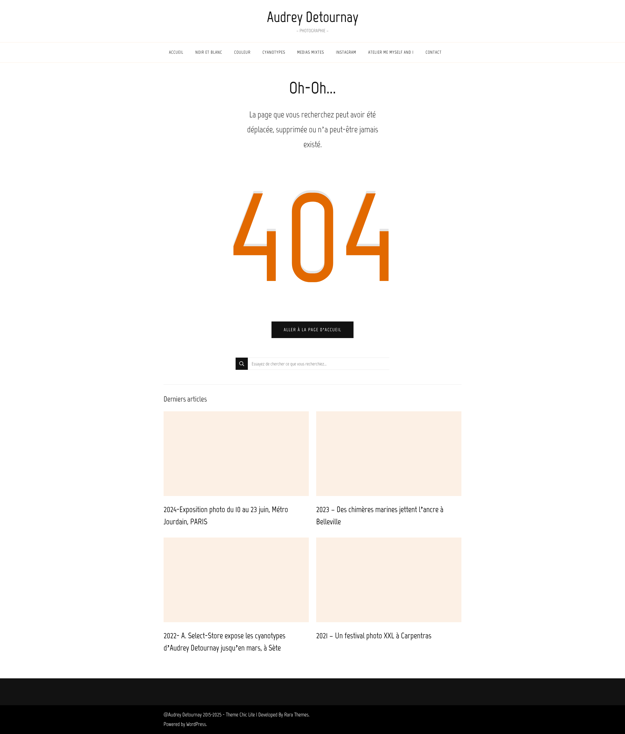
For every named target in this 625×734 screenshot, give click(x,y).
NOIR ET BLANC (208, 52)
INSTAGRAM (346, 52)
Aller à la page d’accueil (312, 329)
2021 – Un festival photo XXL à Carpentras (373, 636)
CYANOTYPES (273, 52)
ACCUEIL (176, 52)
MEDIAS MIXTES (310, 52)
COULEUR (242, 52)
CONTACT (434, 52)
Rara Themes (296, 714)
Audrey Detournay (312, 17)
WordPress (196, 724)
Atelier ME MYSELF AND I (391, 52)
